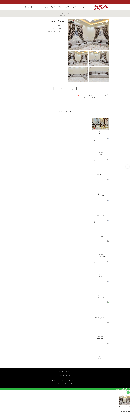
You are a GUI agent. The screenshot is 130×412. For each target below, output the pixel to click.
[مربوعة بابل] (100, 226)
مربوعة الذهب (100, 297)
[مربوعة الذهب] (100, 287)
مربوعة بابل (100, 236)
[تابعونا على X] (69, 375)
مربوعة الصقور (101, 338)
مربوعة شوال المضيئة (100, 317)
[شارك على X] (57, 31)
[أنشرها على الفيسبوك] (54, 31)
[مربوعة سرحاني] (100, 349)
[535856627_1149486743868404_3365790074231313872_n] (88, 34)
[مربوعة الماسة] (100, 185)
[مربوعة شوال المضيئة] (100, 307)
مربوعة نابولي (100, 133)
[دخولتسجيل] (35, 7)
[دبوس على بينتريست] (51, 31)
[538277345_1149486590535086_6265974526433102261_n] (78, 74)
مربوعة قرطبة (100, 215)
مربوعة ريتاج (100, 174)
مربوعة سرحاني (100, 358)
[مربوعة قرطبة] (100, 206)
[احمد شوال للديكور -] (101, 7)
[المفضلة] (106, 21)
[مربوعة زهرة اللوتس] (100, 246)
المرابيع (66, 14)
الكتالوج (67, 7)
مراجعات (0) (59, 88)
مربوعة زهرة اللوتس (100, 256)
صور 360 (60, 7)
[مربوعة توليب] (100, 144)
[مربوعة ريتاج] (100, 165)
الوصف (72, 88)
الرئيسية (85, 7)
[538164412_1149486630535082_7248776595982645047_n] (99, 58)
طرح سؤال (60, 25)
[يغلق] (128, 2)
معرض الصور (76, 7)
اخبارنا (53, 7)
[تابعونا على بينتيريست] (63, 376)
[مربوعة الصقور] (100, 328)
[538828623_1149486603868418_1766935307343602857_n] (99, 74)
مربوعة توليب (100, 154)
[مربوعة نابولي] (100, 124)
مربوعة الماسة (100, 195)
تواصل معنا (45, 7)
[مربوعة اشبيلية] (100, 267)
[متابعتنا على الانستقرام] (61, 376)
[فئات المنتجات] (31, 7)
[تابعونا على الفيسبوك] (66, 376)
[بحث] (22, 7)
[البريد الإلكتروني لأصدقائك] (49, 31)
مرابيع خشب (60, 14)
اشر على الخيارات (125, 411)
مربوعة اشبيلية (100, 276)
